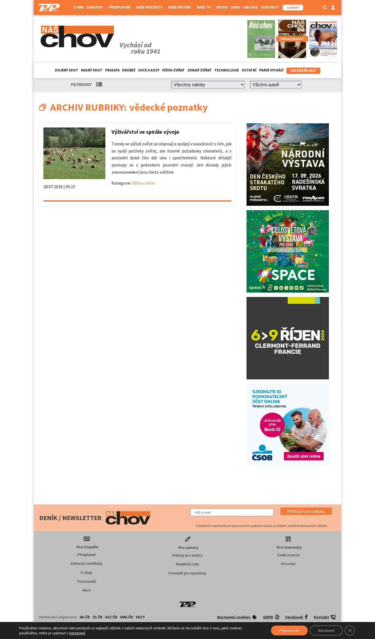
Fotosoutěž (86, 581)
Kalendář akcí (303, 70)
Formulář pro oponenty (187, 573)
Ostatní (249, 70)
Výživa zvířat (173, 70)
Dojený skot (66, 70)
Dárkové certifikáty (86, 563)
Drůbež (128, 70)
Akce (87, 590)
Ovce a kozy (148, 70)
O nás (79, 7)
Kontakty (270, 7)
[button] (306, 511)
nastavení (77, 632)
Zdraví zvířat (200, 70)
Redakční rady (187, 564)
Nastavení (326, 630)
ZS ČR (97, 617)
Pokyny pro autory (187, 555)
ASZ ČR (111, 617)
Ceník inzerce (288, 554)
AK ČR (85, 617)
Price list (288, 563)
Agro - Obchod (244, 7)
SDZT (140, 617)
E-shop (86, 572)
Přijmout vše (289, 630)
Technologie (226, 70)
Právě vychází (271, 70)
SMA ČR (126, 617)
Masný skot (91, 70)
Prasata (112, 70)
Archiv (222, 7)
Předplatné (86, 554)
